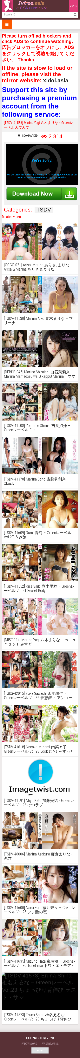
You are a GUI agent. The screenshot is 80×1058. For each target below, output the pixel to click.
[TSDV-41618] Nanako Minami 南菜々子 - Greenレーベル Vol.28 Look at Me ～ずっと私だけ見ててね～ (39, 749)
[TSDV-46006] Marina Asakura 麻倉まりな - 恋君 (38, 856)
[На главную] (25, 6)
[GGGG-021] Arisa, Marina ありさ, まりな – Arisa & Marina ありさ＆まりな (38, 267)
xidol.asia (55, 80)
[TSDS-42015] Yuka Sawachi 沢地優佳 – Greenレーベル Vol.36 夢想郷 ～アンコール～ (38, 695)
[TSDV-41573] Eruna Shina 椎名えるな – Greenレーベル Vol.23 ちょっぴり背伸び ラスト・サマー (37, 1017)
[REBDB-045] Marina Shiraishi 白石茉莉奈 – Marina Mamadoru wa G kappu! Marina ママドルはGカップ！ (39, 374)
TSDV (44, 210)
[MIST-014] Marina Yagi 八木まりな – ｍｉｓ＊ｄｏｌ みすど (40, 642)
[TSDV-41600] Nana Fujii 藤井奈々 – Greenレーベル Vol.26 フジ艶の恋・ (39, 910)
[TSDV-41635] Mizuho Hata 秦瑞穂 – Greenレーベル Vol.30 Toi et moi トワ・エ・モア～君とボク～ (40, 963)
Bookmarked (30, 135)
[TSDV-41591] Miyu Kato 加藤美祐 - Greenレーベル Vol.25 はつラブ (39, 802)
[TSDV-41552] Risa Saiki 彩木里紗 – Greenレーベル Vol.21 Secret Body (39, 588)
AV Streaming (50, 1043)
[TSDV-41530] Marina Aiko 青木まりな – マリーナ (38, 320)
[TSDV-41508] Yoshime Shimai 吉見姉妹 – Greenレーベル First (37, 427)
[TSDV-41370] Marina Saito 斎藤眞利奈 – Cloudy (36, 481)
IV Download (29, 1043)
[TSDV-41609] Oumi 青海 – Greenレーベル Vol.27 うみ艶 (37, 535)
